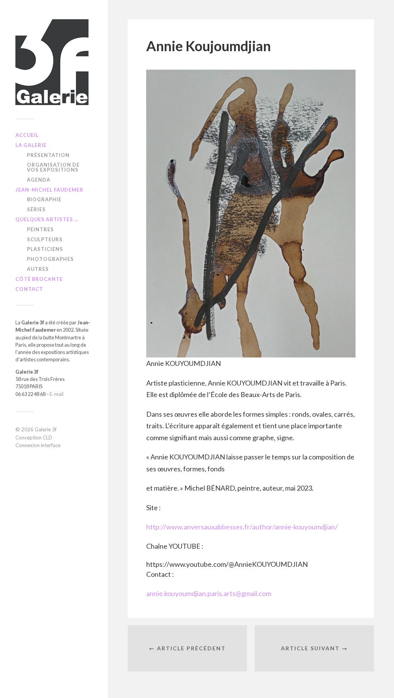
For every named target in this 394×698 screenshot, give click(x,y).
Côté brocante (39, 279)
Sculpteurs (45, 239)
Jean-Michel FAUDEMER (49, 190)
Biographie (44, 199)
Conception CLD (33, 437)
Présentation (48, 155)
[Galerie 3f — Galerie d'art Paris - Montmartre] (53, 62)
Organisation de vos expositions (53, 167)
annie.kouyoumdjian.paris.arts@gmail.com (208, 593)
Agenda (38, 180)
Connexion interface (37, 445)
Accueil (27, 135)
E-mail (56, 394)
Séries (36, 209)
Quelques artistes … (46, 219)
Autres (38, 269)
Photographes (50, 259)
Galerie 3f (46, 429)
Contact (29, 289)
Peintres (40, 229)
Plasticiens (45, 249)
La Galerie (31, 145)
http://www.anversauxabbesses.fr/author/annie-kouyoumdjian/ (242, 527)
